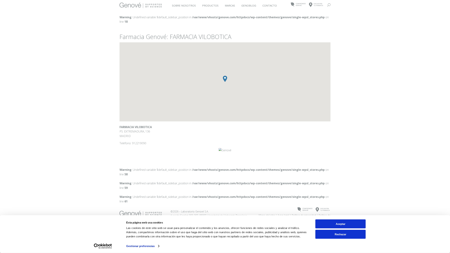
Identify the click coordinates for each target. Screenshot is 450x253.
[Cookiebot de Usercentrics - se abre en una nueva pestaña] (103, 246)
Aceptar (340, 223)
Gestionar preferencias (140, 246)
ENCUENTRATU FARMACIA (316, 4)
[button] (225, 79)
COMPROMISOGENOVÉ (298, 4)
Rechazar (340, 234)
